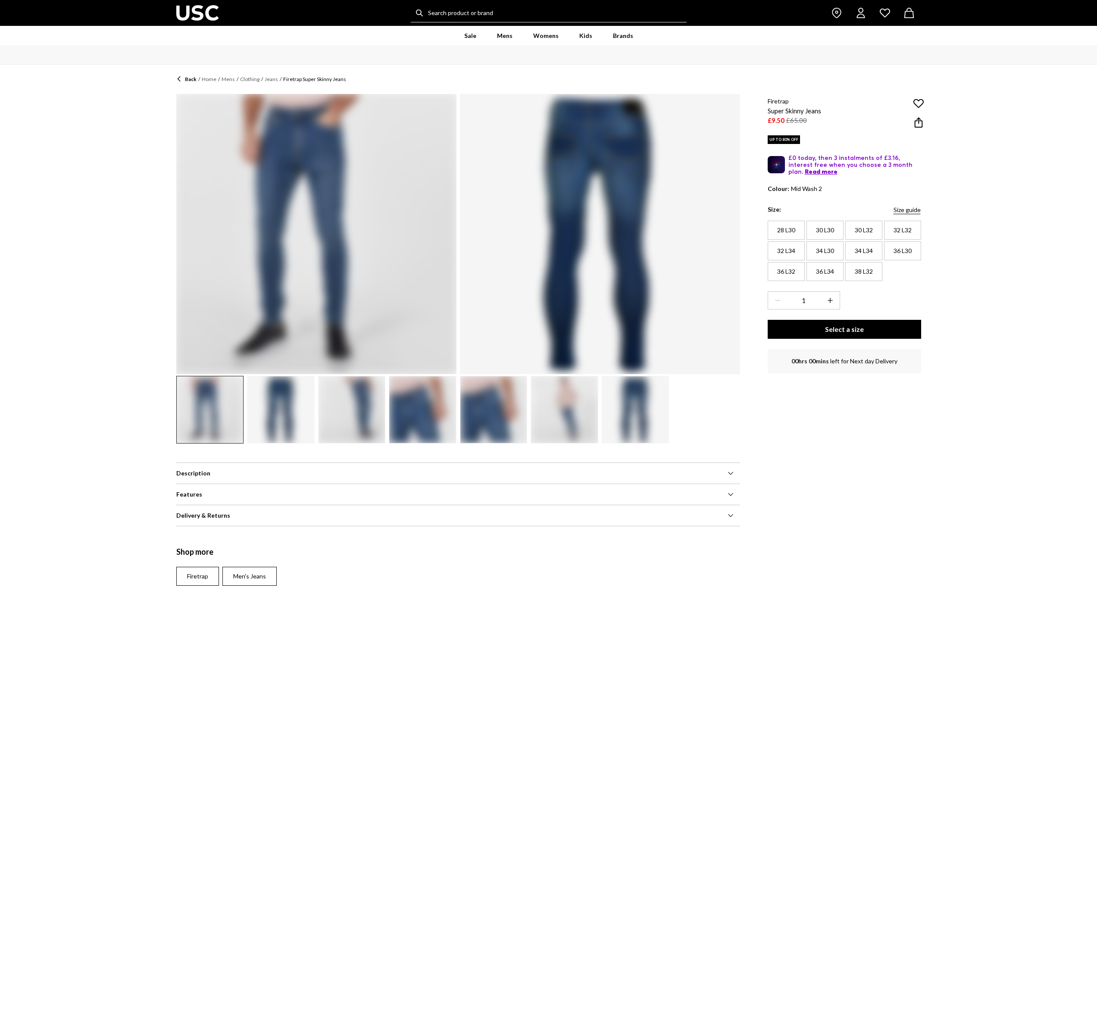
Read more (821, 171)
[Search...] (419, 12)
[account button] (861, 13)
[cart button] (909, 13)
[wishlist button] (885, 13)
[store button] (837, 13)
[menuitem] (470, 35)
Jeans (271, 79)
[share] (918, 122)
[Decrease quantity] (776, 300)
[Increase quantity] (832, 300)
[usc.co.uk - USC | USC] (197, 13)
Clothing (249, 79)
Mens (228, 79)
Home (209, 79)
